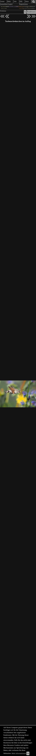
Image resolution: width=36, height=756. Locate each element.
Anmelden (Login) (6, 4)
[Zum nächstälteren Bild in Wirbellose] (28, 16)
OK (28, 753)
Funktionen (31, 12)
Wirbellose (3, 11)
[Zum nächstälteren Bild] (33, 16)
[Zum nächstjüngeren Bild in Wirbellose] (7, 16)
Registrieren (23, 4)
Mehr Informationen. (19, 753)
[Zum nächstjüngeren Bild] (2, 16)
